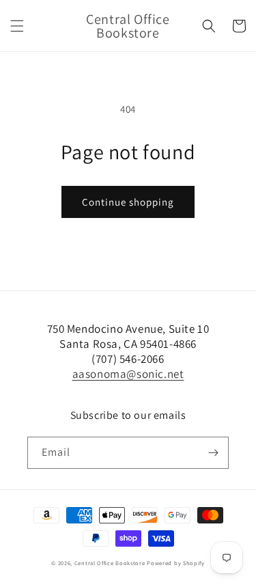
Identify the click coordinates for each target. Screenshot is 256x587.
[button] (17, 26)
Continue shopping (128, 201)
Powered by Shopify (176, 562)
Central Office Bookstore (109, 562)
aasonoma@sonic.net (128, 373)
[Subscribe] (213, 453)
